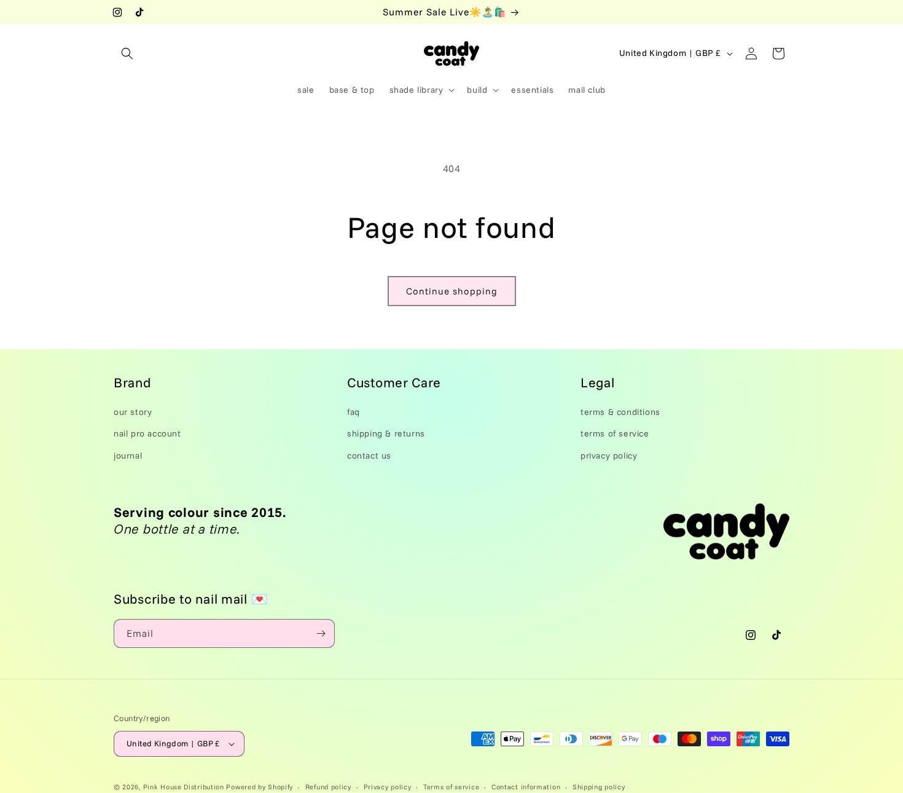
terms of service (614, 433)
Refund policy (328, 786)
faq (353, 411)
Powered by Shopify (259, 787)
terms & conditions (620, 411)
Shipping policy (599, 786)
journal (128, 454)
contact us (369, 454)
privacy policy (608, 454)
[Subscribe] (320, 633)
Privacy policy (388, 786)
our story (133, 411)
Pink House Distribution (185, 787)
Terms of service (451, 786)
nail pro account (147, 433)
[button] (127, 53)
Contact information (525, 786)
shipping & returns (386, 433)
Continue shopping (452, 291)
